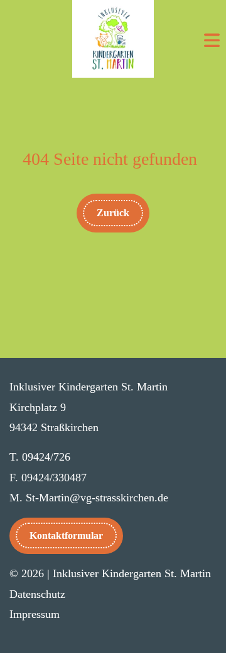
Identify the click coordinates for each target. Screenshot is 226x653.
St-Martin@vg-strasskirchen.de (97, 497)
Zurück (113, 212)
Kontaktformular (66, 535)
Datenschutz (37, 594)
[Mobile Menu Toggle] (212, 41)
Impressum (34, 614)
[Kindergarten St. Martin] (113, 39)
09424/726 (46, 457)
